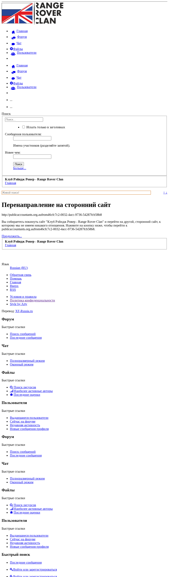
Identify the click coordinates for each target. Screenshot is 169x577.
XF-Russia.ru (24, 311)
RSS (13, 289)
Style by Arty (18, 304)
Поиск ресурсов (25, 387)
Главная (15, 282)
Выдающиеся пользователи (29, 417)
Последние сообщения (26, 337)
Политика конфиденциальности (32, 300)
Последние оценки (27, 394)
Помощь (16, 278)
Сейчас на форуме (22, 421)
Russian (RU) (19, 268)
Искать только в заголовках (45, 127)
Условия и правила (23, 296)
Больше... (19, 168)
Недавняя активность (25, 425)
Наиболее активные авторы (33, 391)
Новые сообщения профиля (29, 429)
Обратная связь (20, 275)
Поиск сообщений (23, 334)
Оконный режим (21, 364)
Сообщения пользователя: (23, 134)
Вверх (14, 286)
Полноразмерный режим (27, 360)
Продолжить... (12, 236)
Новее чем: (12, 152)
